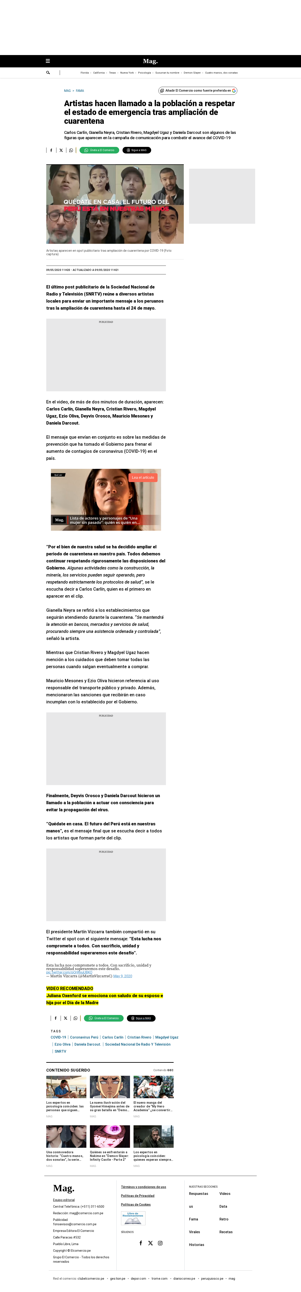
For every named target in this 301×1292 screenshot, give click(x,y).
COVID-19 (58, 1037)
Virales (194, 1232)
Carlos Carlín (112, 1037)
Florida (85, 73)
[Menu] (50, 61)
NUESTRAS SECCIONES (203, 1186)
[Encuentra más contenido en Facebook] (51, 150)
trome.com (159, 1278)
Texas (112, 73)
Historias (196, 1245)
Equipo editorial (64, 1200)
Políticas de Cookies (136, 1204)
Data (223, 1206)
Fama (193, 1219)
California (99, 73)
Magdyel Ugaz (166, 1037)
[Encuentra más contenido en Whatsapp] (71, 150)
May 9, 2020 (122, 976)
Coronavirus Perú (84, 1037)
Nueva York (127, 73)
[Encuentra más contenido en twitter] (61, 150)
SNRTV (60, 1051)
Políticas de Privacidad (137, 1196)
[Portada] (63, 1196)
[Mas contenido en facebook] (141, 1243)
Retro (224, 1219)
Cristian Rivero (139, 1037)
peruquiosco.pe (212, 1278)
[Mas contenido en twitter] (150, 1243)
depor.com (138, 1278)
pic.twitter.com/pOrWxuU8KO (69, 972)
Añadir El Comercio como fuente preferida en (198, 90)
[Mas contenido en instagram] (160, 1243)
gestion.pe (118, 1278)
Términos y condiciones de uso (143, 1187)
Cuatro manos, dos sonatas (221, 73)
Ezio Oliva (63, 1044)
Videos (224, 1194)
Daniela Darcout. (87, 1044)
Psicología (144, 73)
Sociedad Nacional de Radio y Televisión (138, 1044)
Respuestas (198, 1194)
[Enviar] (48, 73)
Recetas (226, 1232)
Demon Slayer (192, 73)
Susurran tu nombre (167, 73)
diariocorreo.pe (184, 1278)
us (191, 1206)
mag (232, 1278)
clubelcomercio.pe (91, 1278)
